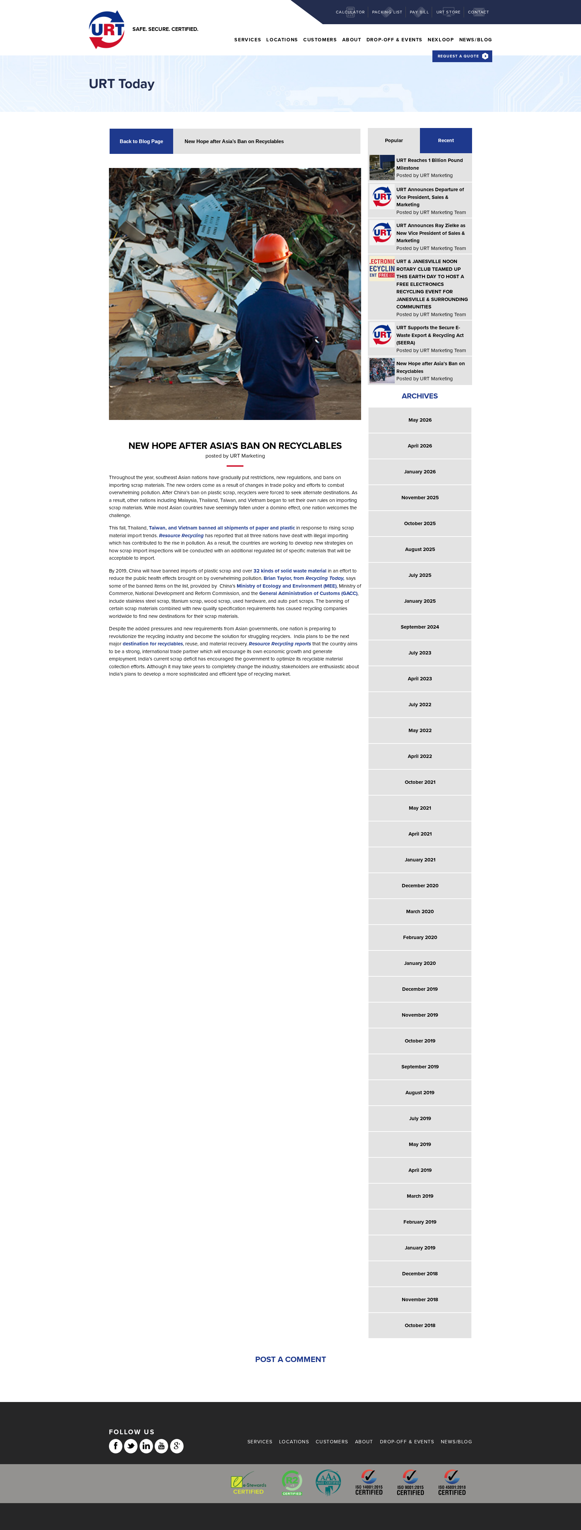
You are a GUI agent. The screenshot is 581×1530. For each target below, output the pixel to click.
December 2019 (420, 989)
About (351, 40)
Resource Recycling (181, 536)
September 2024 (420, 627)
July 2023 (420, 653)
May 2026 (420, 420)
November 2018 (420, 1300)
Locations (282, 40)
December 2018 (420, 1274)
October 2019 (420, 1041)
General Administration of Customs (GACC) (308, 593)
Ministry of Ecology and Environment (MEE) (287, 586)
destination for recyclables (153, 644)
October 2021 (420, 782)
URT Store (448, 12)
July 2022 (420, 705)
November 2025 (420, 498)
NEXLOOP (441, 40)
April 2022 (420, 756)
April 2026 (420, 446)
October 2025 (420, 523)
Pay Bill (419, 12)
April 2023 (420, 679)
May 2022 (420, 730)
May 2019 (420, 1144)
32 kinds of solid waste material (290, 571)
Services (247, 40)
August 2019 (419, 1093)
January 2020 (420, 963)
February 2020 (420, 937)
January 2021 (420, 860)
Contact (478, 12)
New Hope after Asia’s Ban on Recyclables (234, 141)
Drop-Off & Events (394, 40)
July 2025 (420, 575)
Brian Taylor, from (304, 578)
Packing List (387, 12)
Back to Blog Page (141, 141)
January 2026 (420, 472)
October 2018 (420, 1325)
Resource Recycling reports (280, 644)
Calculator (350, 12)
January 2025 (420, 601)
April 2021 (420, 834)
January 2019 (420, 1248)
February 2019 (419, 1222)
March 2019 (420, 1196)
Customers (320, 40)
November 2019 (420, 1015)
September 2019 (420, 1067)
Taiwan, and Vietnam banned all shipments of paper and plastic (222, 528)
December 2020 (420, 886)
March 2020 (420, 911)
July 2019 (420, 1118)
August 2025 (420, 549)
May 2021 (420, 808)
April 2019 (420, 1170)
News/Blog (475, 40)
